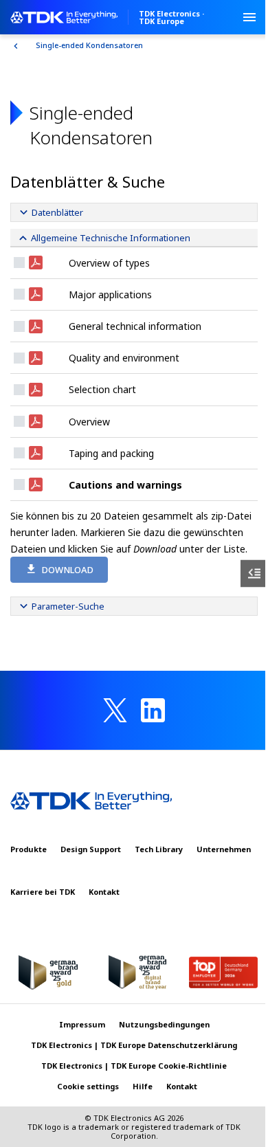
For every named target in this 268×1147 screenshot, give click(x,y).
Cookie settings (88, 1086)
